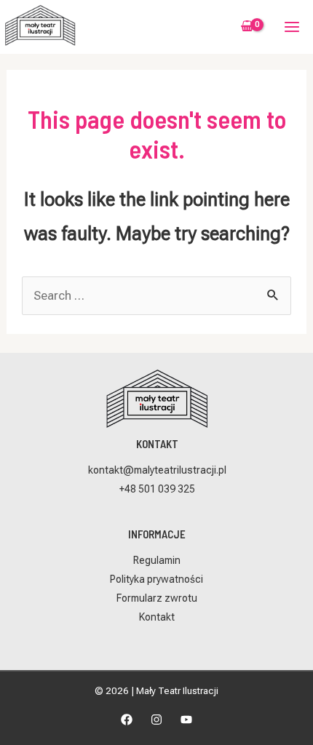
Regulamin (157, 560)
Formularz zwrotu (156, 598)
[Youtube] (186, 719)
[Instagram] (156, 719)
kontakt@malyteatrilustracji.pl (157, 470)
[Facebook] (126, 719)
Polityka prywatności (156, 579)
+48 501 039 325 (157, 489)
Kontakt (157, 617)
